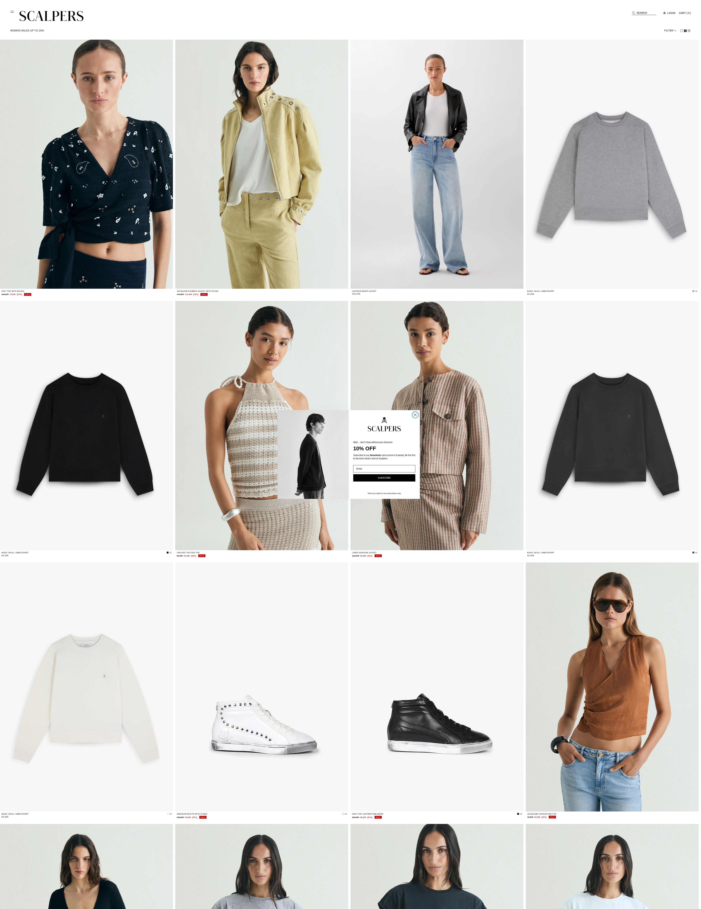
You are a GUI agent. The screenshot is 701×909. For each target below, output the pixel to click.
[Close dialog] (415, 415)
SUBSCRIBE (384, 478)
